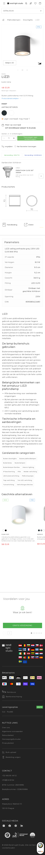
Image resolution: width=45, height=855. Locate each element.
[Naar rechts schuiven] (27, 70)
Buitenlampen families (11, 467)
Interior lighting (28, 467)
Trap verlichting (9, 480)
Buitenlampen (20, 463)
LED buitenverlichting (11, 476)
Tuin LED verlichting (25, 480)
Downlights (28, 20)
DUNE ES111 (5, 534)
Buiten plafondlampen (27, 458)
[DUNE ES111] (19, 515)
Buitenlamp (7, 463)
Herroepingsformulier (11, 739)
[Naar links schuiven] (18, 70)
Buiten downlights (10, 458)
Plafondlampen (14, 20)
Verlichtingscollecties (25, 484)
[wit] (3, 530)
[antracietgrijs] (39, 530)
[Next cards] (10, 633)
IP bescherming (9, 471)
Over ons (6, 728)
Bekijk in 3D (9, 63)
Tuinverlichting (8, 484)
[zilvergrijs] (41, 530)
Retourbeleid (7, 735)
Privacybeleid (8, 743)
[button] (4, 3)
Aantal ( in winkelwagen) (12, 134)
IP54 (19, 471)
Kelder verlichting (30, 471)
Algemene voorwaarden (12, 731)
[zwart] (6, 530)
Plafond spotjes (27, 476)
